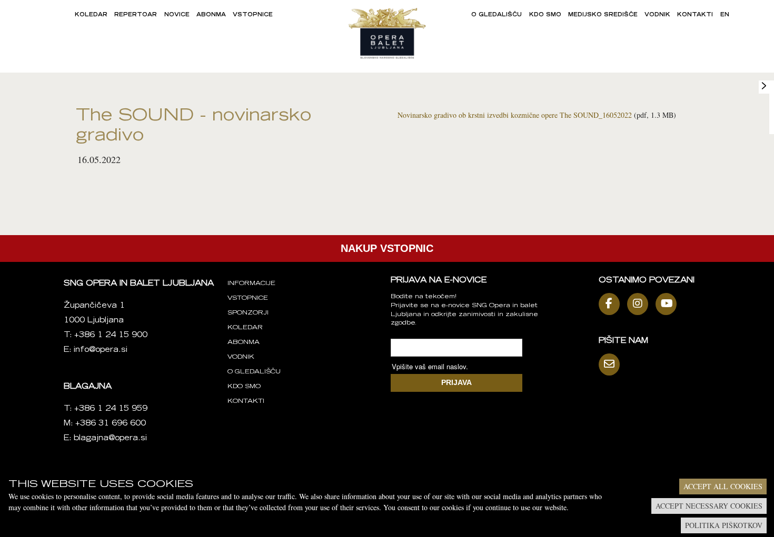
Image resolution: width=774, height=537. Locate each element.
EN (724, 15)
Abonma (211, 15)
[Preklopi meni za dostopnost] (764, 85)
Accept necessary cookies (709, 506)
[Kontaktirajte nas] (612, 364)
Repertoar (135, 15)
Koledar (91, 15)
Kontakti (695, 15)
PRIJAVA (456, 382)
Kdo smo (545, 15)
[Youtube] (669, 304)
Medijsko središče (603, 15)
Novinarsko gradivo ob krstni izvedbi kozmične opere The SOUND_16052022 (515, 115)
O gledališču (496, 15)
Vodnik (657, 15)
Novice (177, 15)
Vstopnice (253, 15)
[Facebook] (612, 304)
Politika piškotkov (723, 525)
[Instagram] (640, 304)
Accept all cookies (722, 486)
